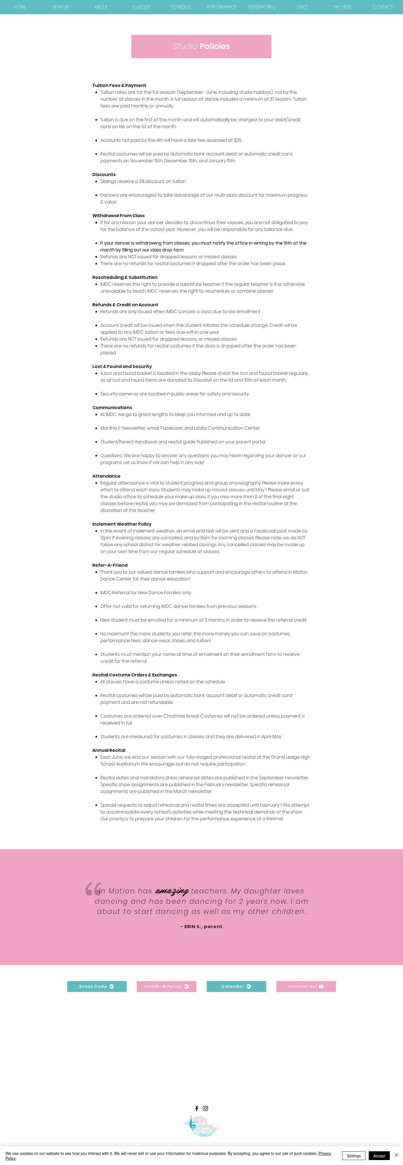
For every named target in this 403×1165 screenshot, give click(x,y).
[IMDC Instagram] (205, 1108)
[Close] (396, 1156)
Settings (354, 1155)
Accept (379, 1155)
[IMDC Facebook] (196, 1108)
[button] (101, 7)
